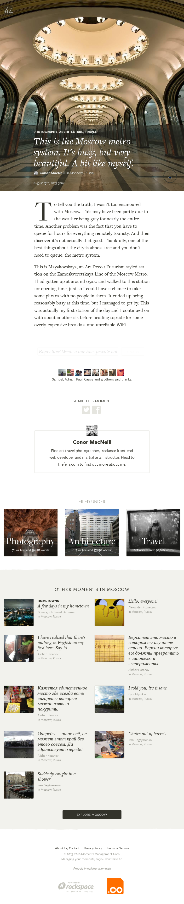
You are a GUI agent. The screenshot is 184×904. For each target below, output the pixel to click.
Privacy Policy (93, 848)
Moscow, (82, 172)
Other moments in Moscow (92, 589)
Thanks (132, 352)
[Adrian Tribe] (71, 372)
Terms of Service (118, 848)
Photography (46, 131)
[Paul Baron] (79, 372)
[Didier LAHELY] (121, 372)
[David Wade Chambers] (113, 372)
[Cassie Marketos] (88, 372)
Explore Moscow (91, 814)
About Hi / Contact (67, 848)
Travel (91, 131)
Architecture (71, 131)
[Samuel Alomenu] (62, 372)
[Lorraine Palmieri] (104, 372)
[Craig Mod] (96, 372)
